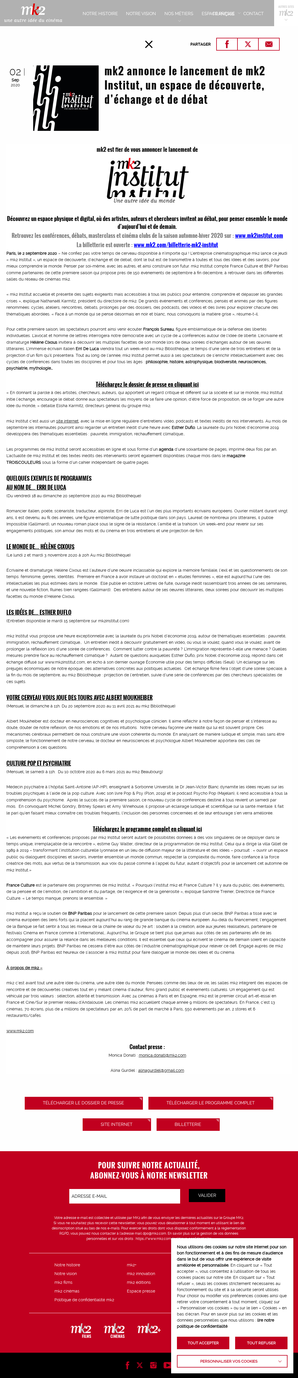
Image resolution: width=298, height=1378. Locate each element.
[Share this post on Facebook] (227, 44)
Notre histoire (67, 1265)
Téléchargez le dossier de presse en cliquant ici (147, 384)
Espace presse (141, 1291)
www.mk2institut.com (259, 235)
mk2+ (131, 1265)
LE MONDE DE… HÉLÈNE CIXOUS (40, 546)
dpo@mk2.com (154, 1233)
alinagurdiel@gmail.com (161, 1070)
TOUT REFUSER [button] (261, 1343)
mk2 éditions (139, 1282)
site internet (67, 421)
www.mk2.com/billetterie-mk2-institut (176, 244)
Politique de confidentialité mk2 (84, 1299)
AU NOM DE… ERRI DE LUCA (36, 487)
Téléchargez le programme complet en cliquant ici (147, 829)
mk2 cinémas (66, 1291)
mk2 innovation (141, 1273)
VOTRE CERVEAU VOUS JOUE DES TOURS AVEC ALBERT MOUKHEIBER (79, 697)
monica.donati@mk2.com (162, 1055)
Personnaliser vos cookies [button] (229, 1361)
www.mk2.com (20, 1030)
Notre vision (65, 1273)
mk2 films (63, 1282)
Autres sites (286, 13)
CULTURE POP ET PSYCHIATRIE (38, 763)
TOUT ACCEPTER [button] (203, 1343)
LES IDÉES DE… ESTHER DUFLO (38, 612)
